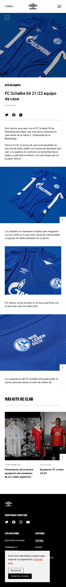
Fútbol (39, 540)
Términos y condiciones (12, 549)
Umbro (33, 6)
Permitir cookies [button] (20, 576)
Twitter (6, 115)
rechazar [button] (16, 570)
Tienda (9, 6)
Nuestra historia (15, 540)
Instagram (20, 522)
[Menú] (59, 6)
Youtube (27, 522)
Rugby (38, 547)
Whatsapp (20, 115)
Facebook (13, 115)
